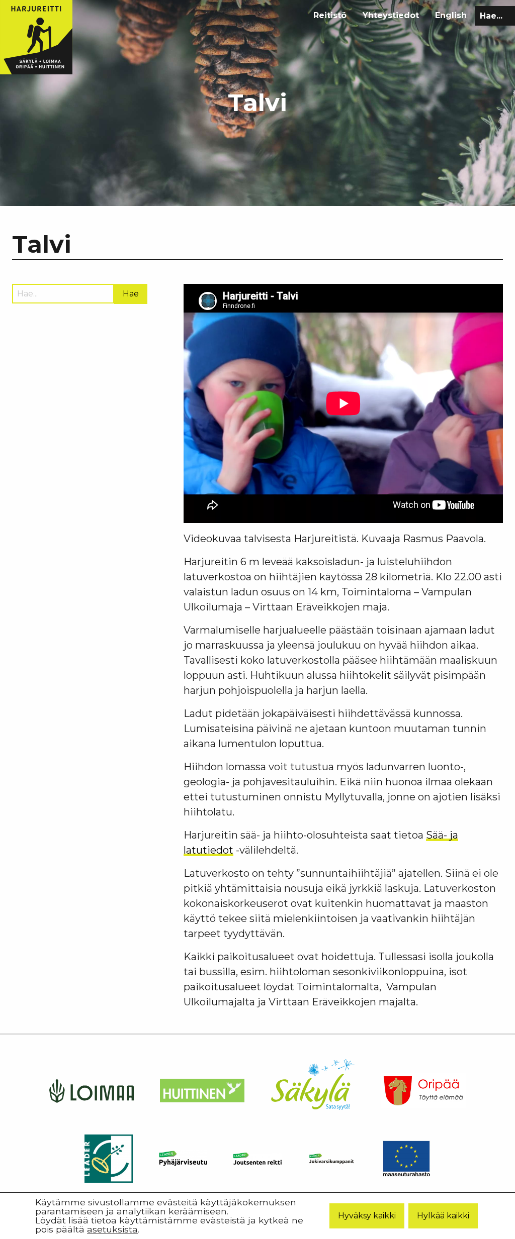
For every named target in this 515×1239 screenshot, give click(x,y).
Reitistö (330, 15)
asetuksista (112, 1229)
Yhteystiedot (391, 15)
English (451, 15)
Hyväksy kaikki (367, 1215)
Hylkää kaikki (443, 1215)
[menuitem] (330, 15)
